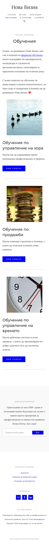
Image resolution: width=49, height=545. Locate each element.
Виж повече (14, 168)
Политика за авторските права (24, 477)
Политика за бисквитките (24, 481)
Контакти (24, 473)
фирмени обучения (31, 55)
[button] (24, 21)
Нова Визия (24, 7)
